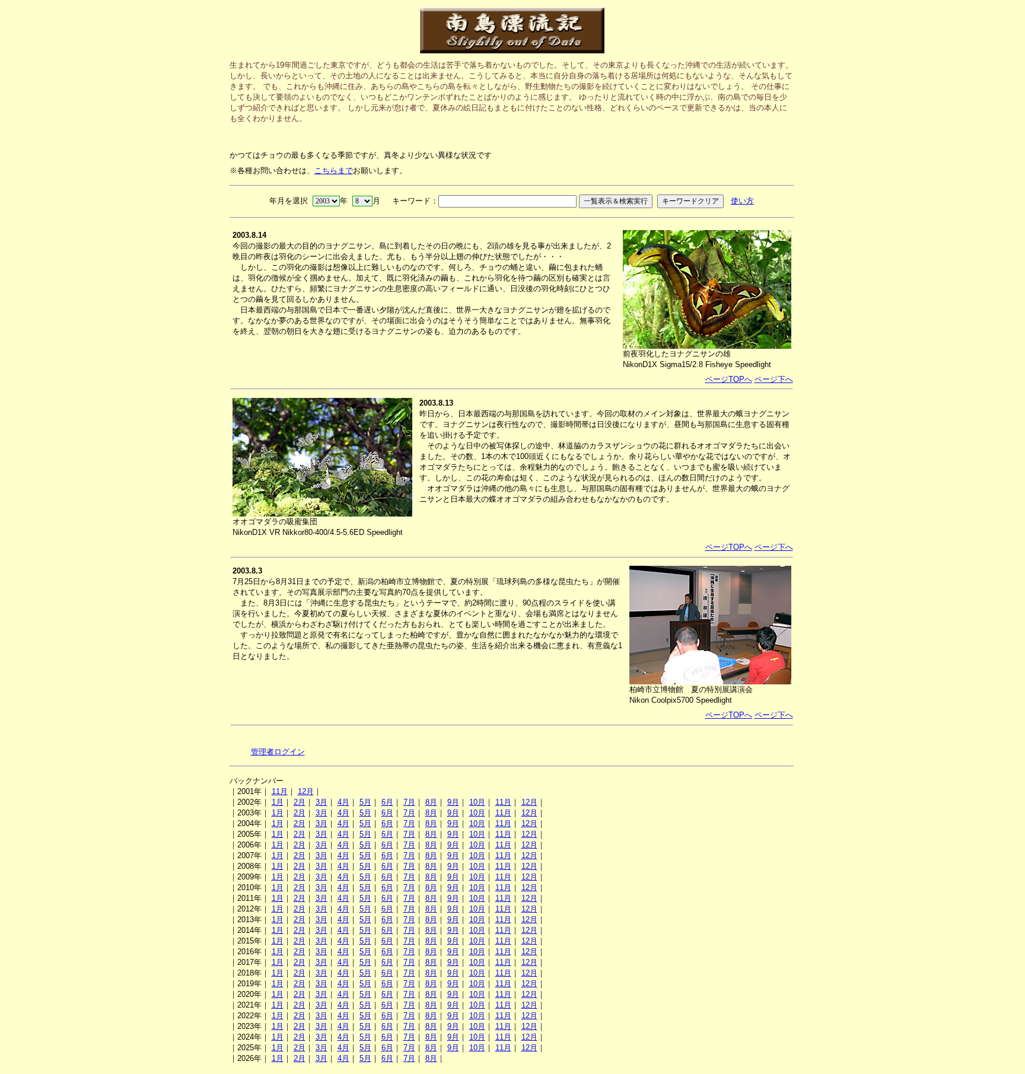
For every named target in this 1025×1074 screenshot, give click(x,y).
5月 (365, 802)
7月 (409, 802)
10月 (477, 802)
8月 (431, 802)
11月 (280, 791)
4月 (343, 802)
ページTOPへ (728, 379)
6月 (387, 802)
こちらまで (333, 170)
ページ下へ (774, 379)
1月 (278, 802)
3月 (321, 802)
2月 (299, 802)
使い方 (742, 200)
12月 (306, 791)
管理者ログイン (278, 751)
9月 (453, 802)
